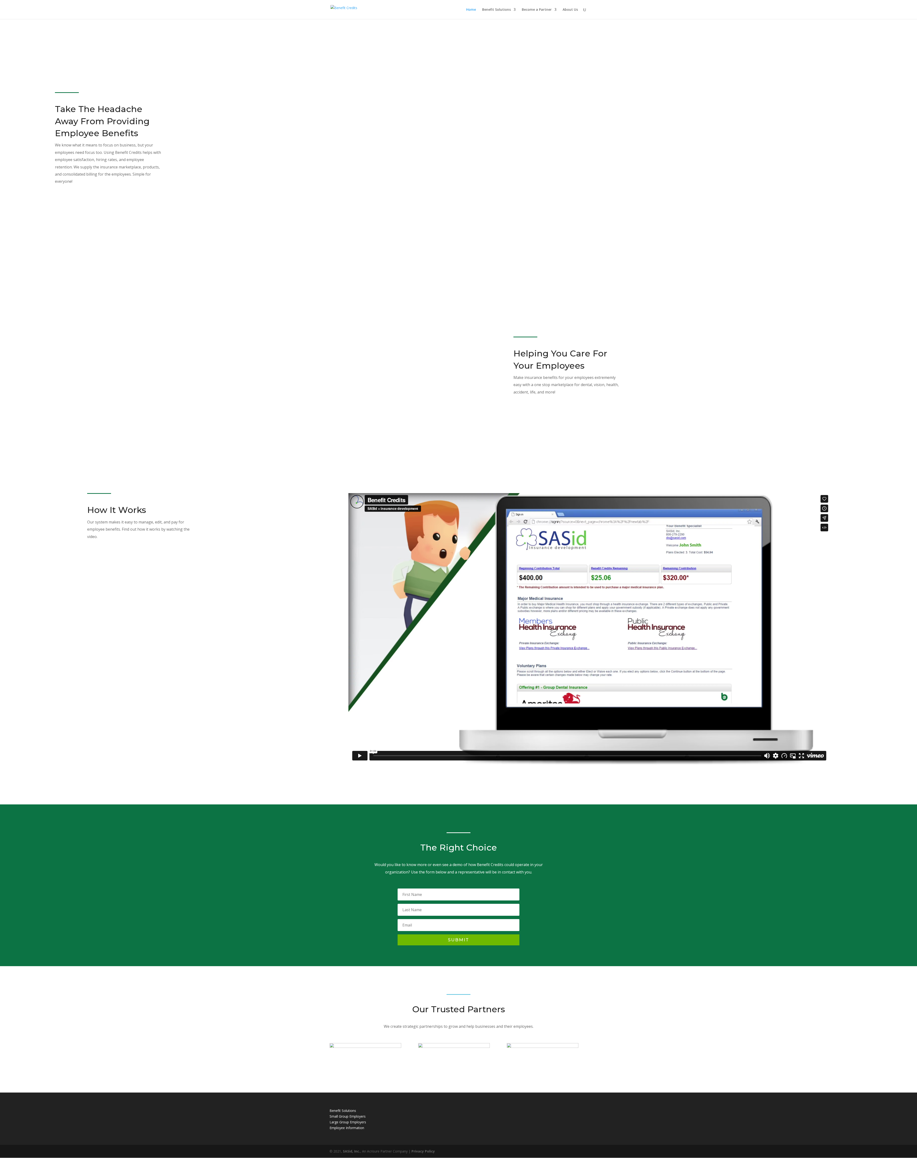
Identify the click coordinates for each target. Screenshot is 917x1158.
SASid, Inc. (351, 1151)
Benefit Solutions (496, 10)
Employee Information (347, 1128)
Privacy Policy (423, 1151)
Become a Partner (537, 10)
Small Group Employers (348, 1116)
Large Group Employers (348, 1122)
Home (471, 10)
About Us (570, 10)
